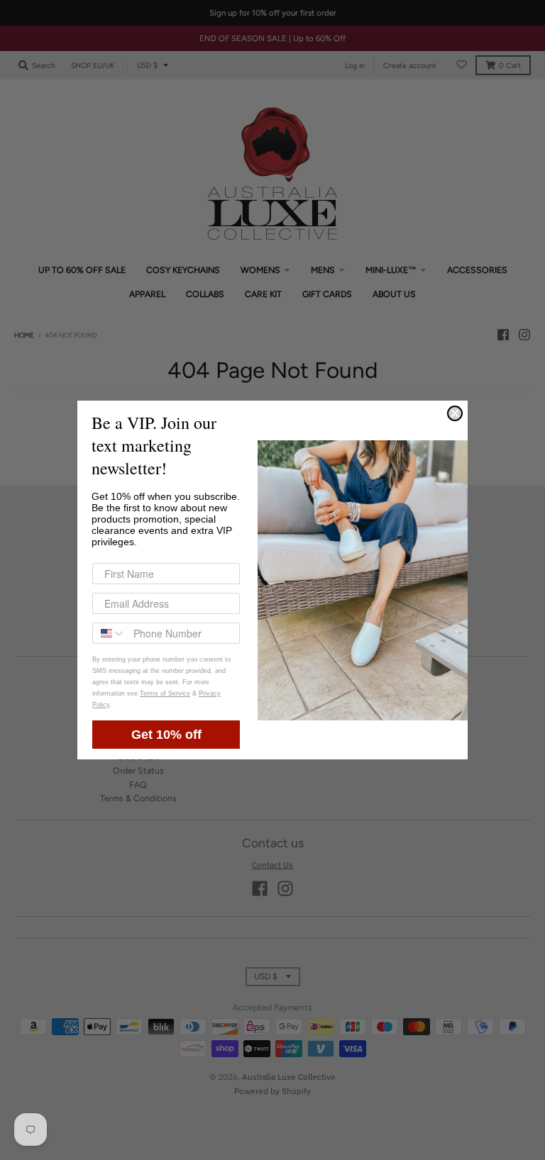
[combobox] (109, 633)
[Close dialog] (455, 413)
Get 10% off (166, 734)
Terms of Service (165, 693)
